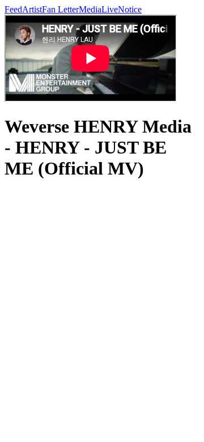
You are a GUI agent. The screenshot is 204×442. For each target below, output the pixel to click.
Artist (32, 9)
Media (90, 9)
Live (109, 9)
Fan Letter (60, 9)
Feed (13, 9)
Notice (130, 9)
